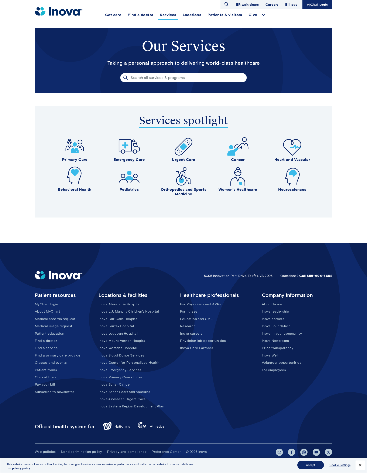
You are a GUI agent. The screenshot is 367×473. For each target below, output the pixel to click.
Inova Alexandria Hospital (120, 304)
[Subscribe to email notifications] (279, 452)
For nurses (188, 311)
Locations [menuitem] (192, 15)
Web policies (45, 452)
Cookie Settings (339, 465)
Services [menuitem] (168, 15)
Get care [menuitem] (113, 15)
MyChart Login (316, 5)
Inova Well (270, 355)
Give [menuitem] (252, 15)
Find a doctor (46, 341)
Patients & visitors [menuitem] (224, 15)
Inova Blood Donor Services (121, 355)
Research (187, 326)
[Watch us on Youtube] (316, 452)
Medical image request (53, 326)
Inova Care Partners (196, 348)
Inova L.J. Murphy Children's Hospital (129, 311)
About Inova (272, 304)
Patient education (49, 333)
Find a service (46, 348)
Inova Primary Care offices (120, 377)
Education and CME (196, 319)
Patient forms (46, 370)
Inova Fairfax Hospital (116, 326)
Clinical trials (45, 377)
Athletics (157, 426)
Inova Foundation (276, 326)
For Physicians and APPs (200, 304)
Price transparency (277, 348)
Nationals (122, 426)
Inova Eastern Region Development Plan (131, 406)
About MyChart (47, 311)
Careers (271, 5)
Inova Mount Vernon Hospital (122, 341)
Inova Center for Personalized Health (129, 363)
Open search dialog (226, 4)
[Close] (360, 465)
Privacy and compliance (127, 452)
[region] (183, 465)
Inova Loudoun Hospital (118, 333)
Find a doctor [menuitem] (140, 15)
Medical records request (55, 319)
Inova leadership (275, 311)
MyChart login (46, 304)
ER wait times (247, 5)
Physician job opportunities (203, 341)
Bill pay (291, 5)
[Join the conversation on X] (328, 452)
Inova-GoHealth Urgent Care (122, 399)
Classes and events (51, 363)
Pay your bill (45, 384)
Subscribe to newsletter (54, 392)
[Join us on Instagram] (304, 452)
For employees (274, 370)
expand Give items (263, 15)
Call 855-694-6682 (315, 276)
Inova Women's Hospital (118, 348)
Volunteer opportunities (281, 363)
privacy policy (21, 468)
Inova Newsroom (275, 341)
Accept (310, 465)
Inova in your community (282, 333)
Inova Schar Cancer (115, 384)
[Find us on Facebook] (291, 452)
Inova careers (191, 333)
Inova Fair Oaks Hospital (118, 319)
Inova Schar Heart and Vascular (124, 392)
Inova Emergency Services (120, 370)
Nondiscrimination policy (81, 452)
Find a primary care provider (58, 355)
